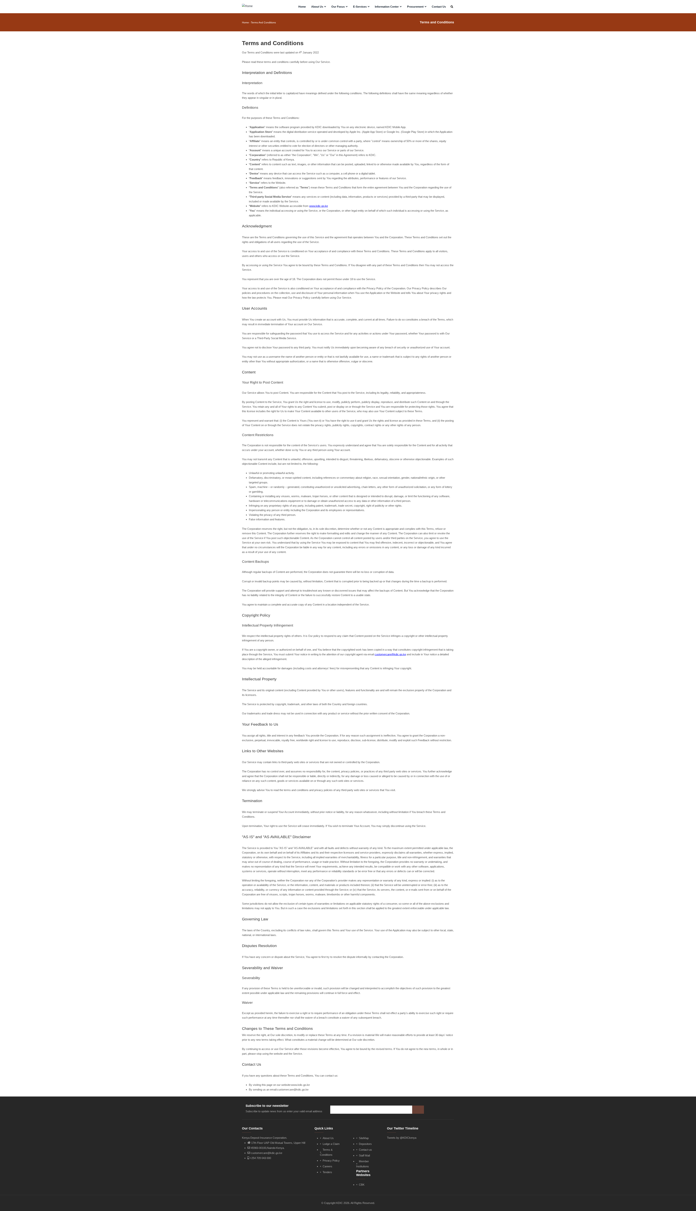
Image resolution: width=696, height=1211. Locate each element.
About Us (317, 6)
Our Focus (338, 6)
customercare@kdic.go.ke (390, 654)
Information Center (387, 6)
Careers (327, 1166)
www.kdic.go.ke (318, 206)
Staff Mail (364, 1155)
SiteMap (364, 1138)
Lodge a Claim (331, 1143)
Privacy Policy (331, 1160)
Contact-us (365, 1149)
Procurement (415, 6)
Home (302, 6)
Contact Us (439, 6)
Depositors (365, 1143)
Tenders (327, 1172)
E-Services (360, 6)
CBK (361, 1184)
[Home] (247, 5)
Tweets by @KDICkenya (401, 1137)
